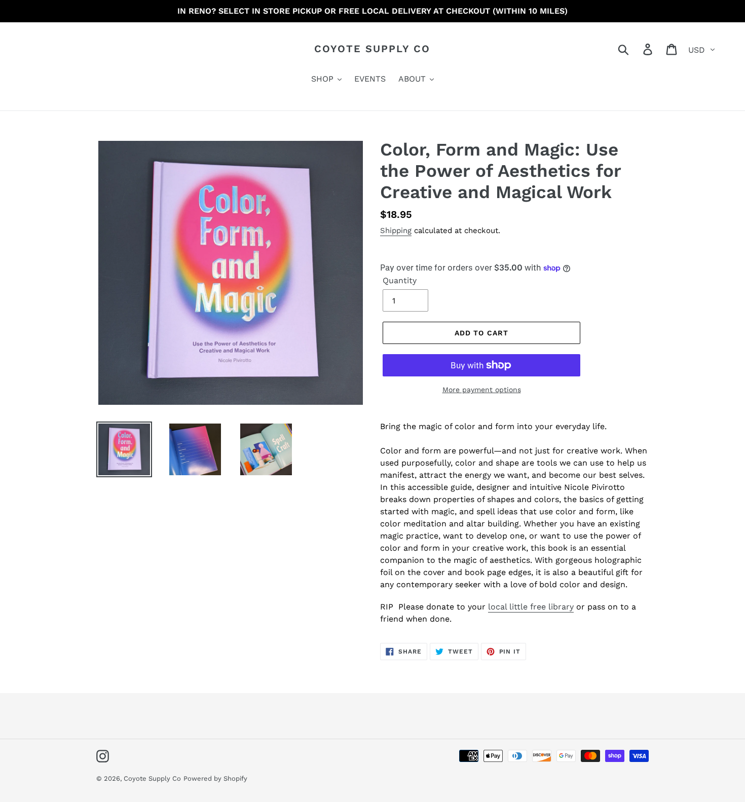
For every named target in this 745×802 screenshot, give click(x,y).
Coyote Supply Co (372, 49)
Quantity (400, 280)
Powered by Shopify (215, 778)
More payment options (481, 390)
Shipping (396, 230)
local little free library (531, 607)
